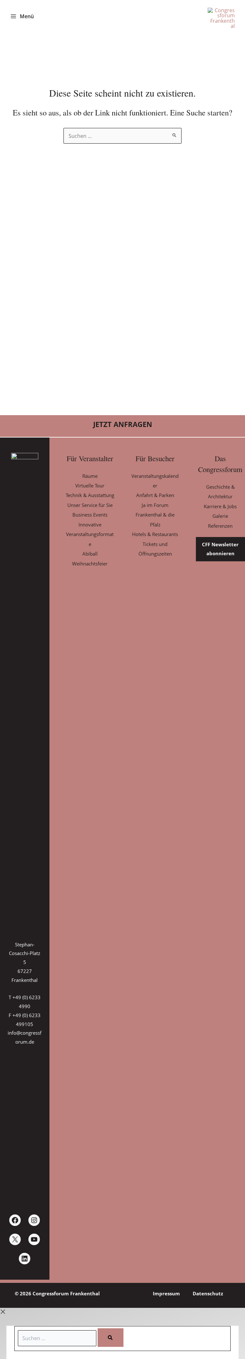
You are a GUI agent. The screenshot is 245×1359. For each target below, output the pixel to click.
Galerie (220, 516)
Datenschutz (208, 1293)
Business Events (90, 514)
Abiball (90, 553)
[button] (122, 424)
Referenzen (220, 526)
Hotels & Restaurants (155, 534)
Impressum (166, 1293)
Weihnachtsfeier (90, 563)
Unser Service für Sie (90, 505)
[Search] (110, 1337)
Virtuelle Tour (89, 485)
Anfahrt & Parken (155, 495)
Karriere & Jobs (220, 506)
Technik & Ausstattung (90, 495)
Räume (90, 476)
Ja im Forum (155, 505)
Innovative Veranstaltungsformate (90, 534)
